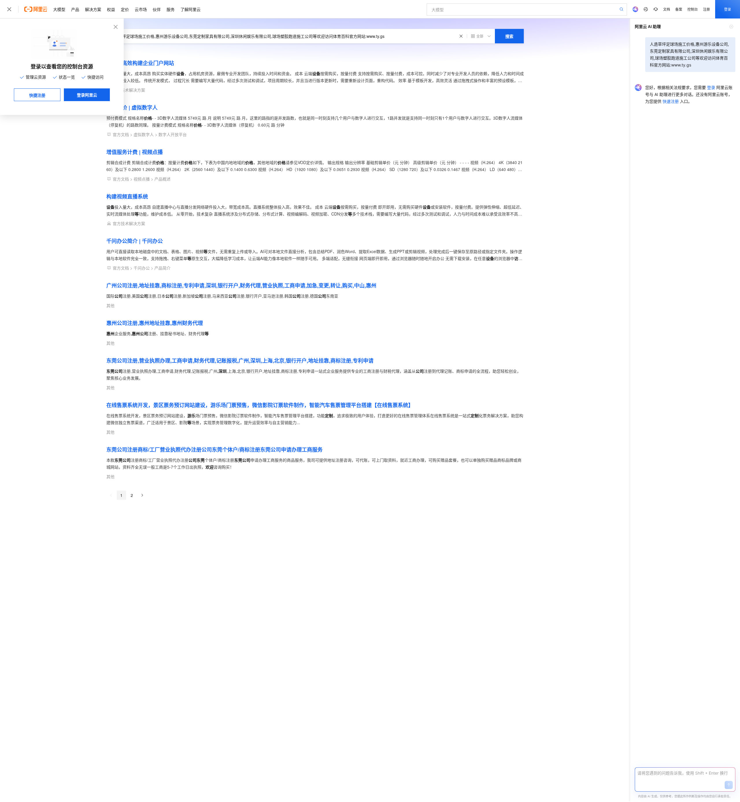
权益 (111, 9)
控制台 (692, 9)
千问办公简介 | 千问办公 (134, 240)
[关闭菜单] (9, 9)
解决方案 (93, 9)
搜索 (509, 36)
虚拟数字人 (144, 134)
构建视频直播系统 (127, 196)
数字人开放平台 (172, 134)
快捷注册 (37, 95)
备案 (678, 9)
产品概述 (162, 179)
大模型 (59, 9)
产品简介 (162, 268)
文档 (666, 9)
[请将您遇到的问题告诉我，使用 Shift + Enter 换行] (685, 773)
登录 (727, 9)
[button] (729, 785)
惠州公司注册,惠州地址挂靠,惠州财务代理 (154, 323)
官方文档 (121, 134)
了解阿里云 (190, 9)
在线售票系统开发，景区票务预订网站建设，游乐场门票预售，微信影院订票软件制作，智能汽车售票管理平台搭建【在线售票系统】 (259, 405)
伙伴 (157, 9)
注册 (706, 9)
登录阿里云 (87, 95)
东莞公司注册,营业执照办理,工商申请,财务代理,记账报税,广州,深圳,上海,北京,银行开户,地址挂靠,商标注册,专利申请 (239, 360)
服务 (170, 9)
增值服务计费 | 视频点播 (134, 151)
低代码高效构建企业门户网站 (140, 63)
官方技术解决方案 (129, 90)
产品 (75, 9)
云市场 (141, 9)
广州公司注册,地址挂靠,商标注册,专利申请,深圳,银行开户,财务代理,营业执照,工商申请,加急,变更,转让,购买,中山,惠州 (241, 285)
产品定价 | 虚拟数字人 (132, 107)
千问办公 (142, 268)
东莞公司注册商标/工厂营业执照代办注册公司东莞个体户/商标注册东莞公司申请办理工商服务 (214, 449)
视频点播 (142, 179)
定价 (125, 9)
